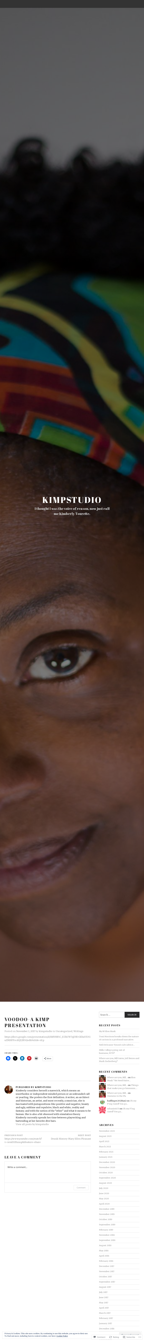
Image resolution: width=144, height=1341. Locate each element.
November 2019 (106, 1214)
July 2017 (103, 1292)
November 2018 (107, 1235)
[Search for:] (119, 1015)
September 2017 (107, 1282)
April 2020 (104, 1204)
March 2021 (105, 1146)
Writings (78, 1031)
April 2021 (104, 1141)
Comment (81, 1187)
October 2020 (106, 1172)
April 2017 (104, 1308)
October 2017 (105, 1276)
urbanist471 (113, 1108)
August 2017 (105, 1287)
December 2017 (106, 1266)
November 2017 (106, 1271)
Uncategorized (64, 1031)
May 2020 (104, 1198)
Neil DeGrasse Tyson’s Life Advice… (117, 1045)
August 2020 (105, 1183)
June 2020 (104, 1193)
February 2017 (106, 1318)
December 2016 (106, 1328)
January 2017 (105, 1323)
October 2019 (105, 1219)
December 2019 (106, 1209)
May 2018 (103, 1250)
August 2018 (105, 1245)
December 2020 (107, 1162)
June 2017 (103, 1297)
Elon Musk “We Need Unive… (121, 1079)
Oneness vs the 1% (116, 1096)
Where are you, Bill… (117, 1077)
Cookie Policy (62, 1336)
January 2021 (105, 1157)
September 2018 (107, 1240)
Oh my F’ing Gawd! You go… (121, 1110)
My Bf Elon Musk (107, 1031)
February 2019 (106, 1230)
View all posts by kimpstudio (32, 1124)
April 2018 (104, 1256)
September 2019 (107, 1224)
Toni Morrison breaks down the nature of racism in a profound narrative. (119, 1038)
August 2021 (105, 1136)
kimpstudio (72, 499)
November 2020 (107, 1167)
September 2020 (107, 1178)
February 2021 (106, 1152)
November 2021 (107, 1131)
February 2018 (106, 1261)
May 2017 (103, 1302)
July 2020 (103, 1188)
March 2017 (105, 1313)
